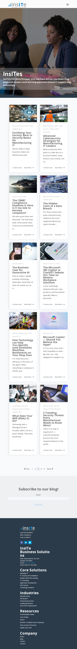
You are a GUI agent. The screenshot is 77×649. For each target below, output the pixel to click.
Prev (27, 469)
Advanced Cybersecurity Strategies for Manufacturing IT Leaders (52, 140)
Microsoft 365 (48, 264)
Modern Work (17, 264)
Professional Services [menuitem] (27, 601)
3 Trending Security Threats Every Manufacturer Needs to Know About (53, 419)
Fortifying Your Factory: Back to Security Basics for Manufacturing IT (22, 139)
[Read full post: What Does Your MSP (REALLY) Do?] (23, 393)
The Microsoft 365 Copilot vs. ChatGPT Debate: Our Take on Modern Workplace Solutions (53, 275)
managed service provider (21, 409)
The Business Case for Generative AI (20, 270)
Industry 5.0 (16, 336)
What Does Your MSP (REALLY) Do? (22, 418)
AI (22, 264)
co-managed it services (20, 406)
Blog (31, 126)
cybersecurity (17, 129)
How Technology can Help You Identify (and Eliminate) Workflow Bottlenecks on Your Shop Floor (22, 347)
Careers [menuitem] (22, 641)
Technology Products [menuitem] (27, 587)
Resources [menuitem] (29, 611)
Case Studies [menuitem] (24, 617)
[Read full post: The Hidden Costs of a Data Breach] (54, 184)
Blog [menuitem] (21, 639)
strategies (46, 132)
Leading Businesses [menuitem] (26, 603)
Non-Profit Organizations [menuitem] (28, 605)
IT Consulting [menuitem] (24, 580)
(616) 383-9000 (30, 563)
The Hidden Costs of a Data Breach (52, 206)
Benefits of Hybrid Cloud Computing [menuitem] (32, 622)
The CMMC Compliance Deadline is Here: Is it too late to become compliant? (23, 206)
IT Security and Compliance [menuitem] (29, 576)
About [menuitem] (22, 636)
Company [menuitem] (28, 633)
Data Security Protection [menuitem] (28, 625)
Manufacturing (17, 126)
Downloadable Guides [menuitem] (27, 614)
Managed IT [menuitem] (24, 573)
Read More (27, 168)
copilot (57, 264)
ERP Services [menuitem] (24, 585)
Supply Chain (58, 126)
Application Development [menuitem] (28, 583)
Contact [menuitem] (22, 643)
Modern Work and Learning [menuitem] (29, 578)
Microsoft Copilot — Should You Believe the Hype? (54, 340)
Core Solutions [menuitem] (33, 570)
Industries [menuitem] (29, 593)
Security (26, 126)
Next (49, 469)
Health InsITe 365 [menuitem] (26, 627)
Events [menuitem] (22, 620)
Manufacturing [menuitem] (25, 596)
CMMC (24, 197)
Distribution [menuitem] (24, 599)
